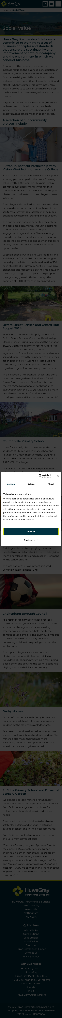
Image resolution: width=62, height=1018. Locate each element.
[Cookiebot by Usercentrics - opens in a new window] (39, 476)
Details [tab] (31, 484)
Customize (29, 540)
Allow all (31, 531)
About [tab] (51, 484)
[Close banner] (58, 476)
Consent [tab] (11, 484)
